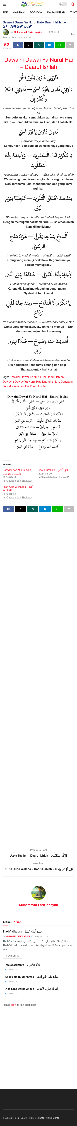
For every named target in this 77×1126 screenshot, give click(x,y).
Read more (14, 955)
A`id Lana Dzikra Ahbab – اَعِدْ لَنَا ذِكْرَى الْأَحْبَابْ (31, 989)
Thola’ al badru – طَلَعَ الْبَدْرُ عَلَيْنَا (22, 931)
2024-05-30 (53, 31)
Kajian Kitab (56, 12)
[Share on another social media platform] (70, 45)
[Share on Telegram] (49, 45)
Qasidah (19, 12)
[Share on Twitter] (28, 45)
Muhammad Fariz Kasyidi (28, 31)
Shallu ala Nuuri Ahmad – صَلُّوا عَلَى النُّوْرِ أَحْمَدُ (31, 977)
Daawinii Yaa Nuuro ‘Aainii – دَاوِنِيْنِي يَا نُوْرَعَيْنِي (18, 471)
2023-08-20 (12, 993)
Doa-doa (36, 12)
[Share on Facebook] (18, 45)
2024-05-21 (38, 936)
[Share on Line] (59, 45)
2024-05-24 (12, 981)
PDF (5, 12)
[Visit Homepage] (32, 4)
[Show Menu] (4, 4)
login (13, 1004)
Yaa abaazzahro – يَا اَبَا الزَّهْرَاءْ (22, 965)
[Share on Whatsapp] (39, 45)
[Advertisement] (38, 678)
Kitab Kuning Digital (49, 1117)
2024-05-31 (12, 969)
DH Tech (14, 1117)
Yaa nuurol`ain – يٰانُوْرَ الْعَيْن (53, 470)
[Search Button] (72, 4)
